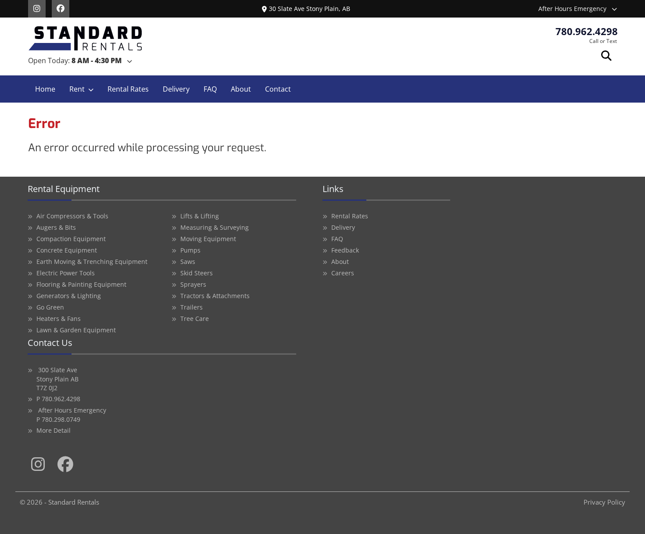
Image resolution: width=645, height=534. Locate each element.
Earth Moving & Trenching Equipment (91, 261)
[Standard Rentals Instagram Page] (40, 8)
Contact (278, 89)
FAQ (210, 89)
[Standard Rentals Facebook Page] (63, 8)
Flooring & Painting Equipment (81, 284)
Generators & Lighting (68, 296)
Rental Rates (128, 89)
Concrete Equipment (66, 250)
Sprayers (193, 284)
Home (45, 89)
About (241, 89)
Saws (187, 261)
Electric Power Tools (65, 273)
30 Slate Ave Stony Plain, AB (309, 8)
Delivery (176, 89)
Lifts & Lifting (199, 216)
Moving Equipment (208, 239)
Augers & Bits (56, 227)
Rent (77, 89)
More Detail (53, 430)
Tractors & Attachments (215, 296)
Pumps (190, 250)
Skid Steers (196, 273)
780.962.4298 (586, 31)
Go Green (50, 307)
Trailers (191, 307)
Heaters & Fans (58, 318)
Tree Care (194, 318)
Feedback (345, 250)
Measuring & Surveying (214, 227)
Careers (342, 273)
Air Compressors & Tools (72, 216)
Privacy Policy (604, 502)
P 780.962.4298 (58, 399)
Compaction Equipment (71, 239)
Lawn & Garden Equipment (76, 330)
